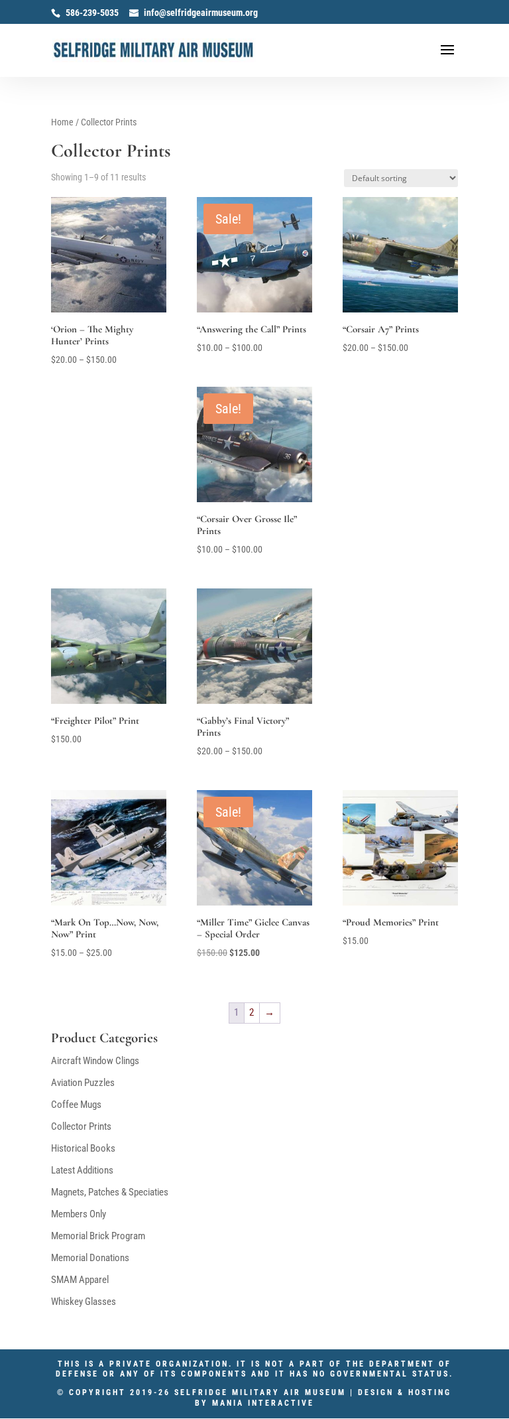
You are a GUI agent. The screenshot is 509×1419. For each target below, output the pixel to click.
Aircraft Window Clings (95, 1061)
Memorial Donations (90, 1258)
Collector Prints (81, 1126)
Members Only (78, 1214)
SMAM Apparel (80, 1280)
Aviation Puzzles (83, 1083)
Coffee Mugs (76, 1105)
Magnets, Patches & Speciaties (109, 1192)
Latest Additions (82, 1170)
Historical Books (83, 1148)
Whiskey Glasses (83, 1302)
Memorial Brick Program (98, 1236)
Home (62, 122)
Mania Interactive (263, 1403)
